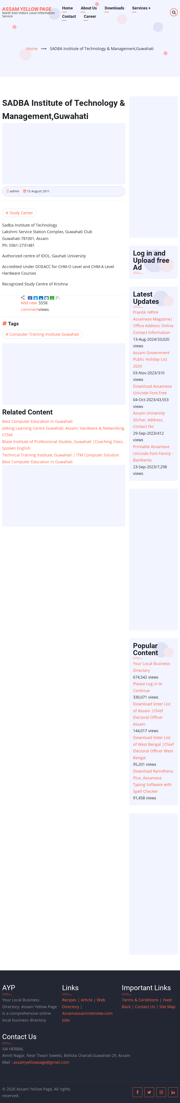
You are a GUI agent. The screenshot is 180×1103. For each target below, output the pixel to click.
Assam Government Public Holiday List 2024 (151, 359)
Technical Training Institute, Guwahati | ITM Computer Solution (60, 455)
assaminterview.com (87, 1013)
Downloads (114, 8)
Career (90, 16)
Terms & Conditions (140, 999)
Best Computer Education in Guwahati (37, 421)
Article (87, 999)
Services (141, 8)
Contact (69, 16)
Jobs (66, 1020)
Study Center (21, 212)
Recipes (69, 999)
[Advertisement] (65, 154)
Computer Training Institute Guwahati (44, 334)
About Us (89, 8)
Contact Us (145, 1006)
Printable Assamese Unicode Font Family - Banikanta (153, 453)
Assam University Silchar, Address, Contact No (149, 419)
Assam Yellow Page (26, 9)
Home (67, 8)
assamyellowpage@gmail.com (41, 1062)
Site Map (167, 1006)
